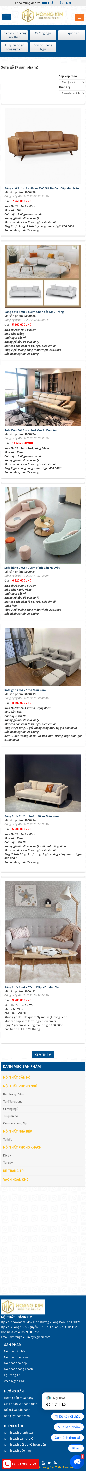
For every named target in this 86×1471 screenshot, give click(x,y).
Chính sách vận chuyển (19, 1438)
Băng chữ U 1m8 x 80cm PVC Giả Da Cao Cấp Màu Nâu (41, 188)
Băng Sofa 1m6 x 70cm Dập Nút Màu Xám (32, 987)
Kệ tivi (7, 1155)
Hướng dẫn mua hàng (18, 1398)
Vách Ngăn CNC (16, 1180)
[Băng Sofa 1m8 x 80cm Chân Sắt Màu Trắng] (44, 277)
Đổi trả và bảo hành (17, 1410)
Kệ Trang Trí (13, 1171)
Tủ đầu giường (12, 1101)
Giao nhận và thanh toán (20, 1404)
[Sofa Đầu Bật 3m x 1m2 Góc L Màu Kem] (44, 398)
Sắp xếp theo (68, 76)
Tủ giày (8, 1163)
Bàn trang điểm (13, 1094)
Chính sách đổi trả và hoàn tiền (25, 1444)
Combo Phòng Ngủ (43, 47)
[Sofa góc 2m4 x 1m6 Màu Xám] (44, 658)
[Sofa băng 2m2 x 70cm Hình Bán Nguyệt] (44, 526)
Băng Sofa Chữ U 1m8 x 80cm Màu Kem (31, 816)
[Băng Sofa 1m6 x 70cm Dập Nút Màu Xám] (44, 933)
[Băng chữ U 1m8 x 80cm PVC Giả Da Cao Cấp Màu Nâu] (44, 147)
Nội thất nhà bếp (17, 1131)
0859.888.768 (24, 1464)
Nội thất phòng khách (22, 1147)
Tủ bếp (7, 1139)
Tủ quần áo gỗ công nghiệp (14, 47)
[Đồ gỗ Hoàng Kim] (43, 15)
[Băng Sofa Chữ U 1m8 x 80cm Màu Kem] (44, 784)
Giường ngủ (43, 33)
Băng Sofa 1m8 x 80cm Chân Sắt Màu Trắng (34, 312)
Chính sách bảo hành (18, 1450)
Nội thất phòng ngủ (20, 1086)
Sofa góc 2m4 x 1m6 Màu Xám (25, 690)
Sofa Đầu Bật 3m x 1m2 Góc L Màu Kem (31, 430)
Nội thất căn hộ (16, 1077)
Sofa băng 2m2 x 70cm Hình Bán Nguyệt (32, 568)
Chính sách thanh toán (19, 1432)
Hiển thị (64, 87)
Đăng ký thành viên (17, 1416)
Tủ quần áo (71, 33)
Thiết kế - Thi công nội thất (14, 35)
